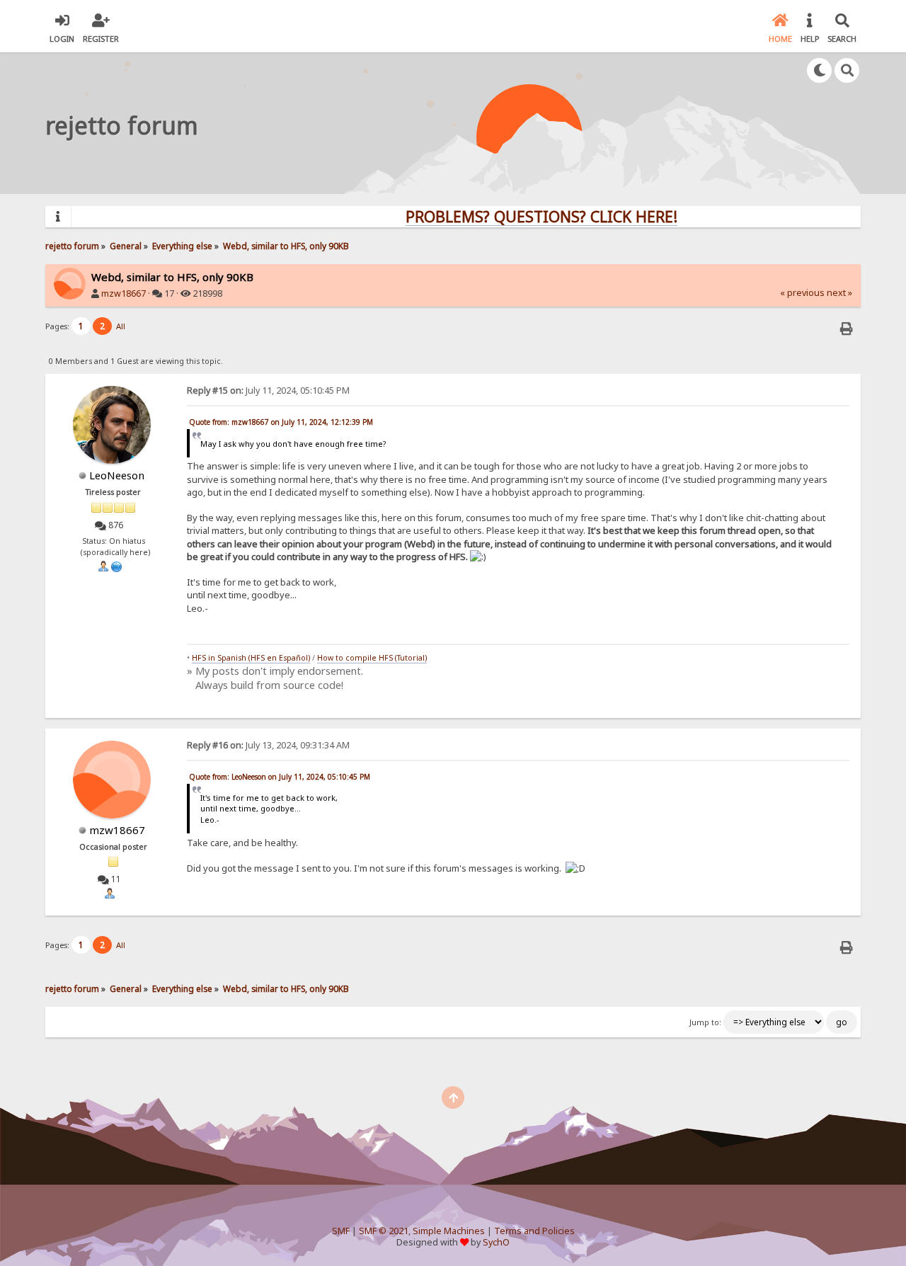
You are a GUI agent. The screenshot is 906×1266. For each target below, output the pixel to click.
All (120, 326)
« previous (802, 293)
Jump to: (705, 1022)
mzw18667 (123, 293)
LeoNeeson (116, 475)
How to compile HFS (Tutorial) (372, 658)
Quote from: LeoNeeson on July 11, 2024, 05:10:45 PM (279, 777)
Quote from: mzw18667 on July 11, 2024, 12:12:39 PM (281, 422)
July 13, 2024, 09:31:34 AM (268, 745)
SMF (341, 1231)
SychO (496, 1242)
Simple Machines (449, 1231)
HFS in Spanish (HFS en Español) (251, 658)
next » (839, 293)
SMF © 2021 (383, 1231)
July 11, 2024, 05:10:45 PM (268, 390)
